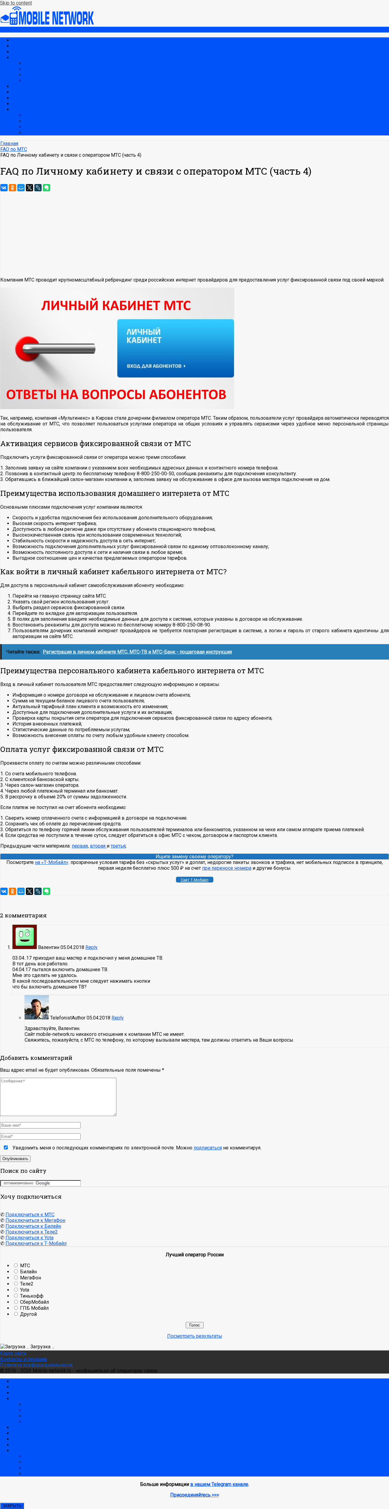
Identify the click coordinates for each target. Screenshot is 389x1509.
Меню (7, 29)
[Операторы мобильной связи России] (51, 24)
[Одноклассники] (12, 187)
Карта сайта (13, 1353)
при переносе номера (226, 868)
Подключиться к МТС (29, 1214)
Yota (16, 104)
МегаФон (22, 86)
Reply (91, 947)
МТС (17, 57)
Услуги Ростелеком (46, 121)
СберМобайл (34, 1302)
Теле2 (19, 98)
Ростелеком (26, 109)
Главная (21, 40)
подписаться (208, 1148)
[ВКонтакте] (4, 187)
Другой (28, 1314)
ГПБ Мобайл (34, 1308)
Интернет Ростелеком (49, 127)
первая (80, 846)
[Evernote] (46, 187)
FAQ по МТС (37, 81)
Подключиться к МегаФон (35, 1220)
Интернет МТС (40, 75)
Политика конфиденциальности (36, 1365)
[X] (29, 187)
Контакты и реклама (23, 1359)
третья (118, 846)
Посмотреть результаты (194, 1336)
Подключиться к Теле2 (31, 1232)
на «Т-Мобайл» (51, 862)
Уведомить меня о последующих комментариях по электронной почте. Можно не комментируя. (136, 1148)
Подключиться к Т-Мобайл (36, 1243)
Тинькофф (31, 1296)
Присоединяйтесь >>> (194, 1495)
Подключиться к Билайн (33, 1226)
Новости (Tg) (26, 46)
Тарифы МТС (38, 63)
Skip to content (16, 3)
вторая (98, 846)
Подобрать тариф (32, 52)
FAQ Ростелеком (43, 132)
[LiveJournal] (38, 187)
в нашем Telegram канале (219, 1484)
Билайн (20, 92)
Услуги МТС (37, 69)
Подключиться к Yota (29, 1238)
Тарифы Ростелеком (47, 115)
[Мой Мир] (21, 187)
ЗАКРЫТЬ (12, 1506)
